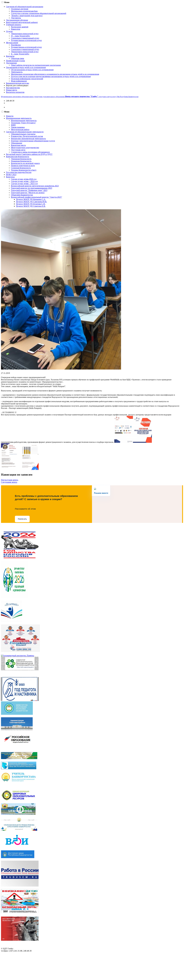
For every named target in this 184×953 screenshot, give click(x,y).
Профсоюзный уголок (15, 61)
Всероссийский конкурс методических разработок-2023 (35, 186)
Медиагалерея (12, 43)
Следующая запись (9, 482)
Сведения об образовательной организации (24, 7)
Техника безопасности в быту (23, 170)
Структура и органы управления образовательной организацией (38, 13)
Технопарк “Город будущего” (23, 123)
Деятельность (17, 72)
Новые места (11, 90)
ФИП (13, 125)
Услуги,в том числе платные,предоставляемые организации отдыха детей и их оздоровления (51, 76)
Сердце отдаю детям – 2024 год (24, 181)
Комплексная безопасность (17, 156)
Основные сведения (19, 9)
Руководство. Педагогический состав (27, 136)
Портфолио (16, 45)
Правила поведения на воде (23, 165)
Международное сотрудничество (25, 147)
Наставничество (13, 88)
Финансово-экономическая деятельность (28, 138)
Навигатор (15, 29)
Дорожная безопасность (21, 159)
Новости (9, 116)
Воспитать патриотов (15, 92)
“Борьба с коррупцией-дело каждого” (27, 16)
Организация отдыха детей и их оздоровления (26, 67)
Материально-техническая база (24, 11)
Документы (16, 18)
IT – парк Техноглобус (20, 36)
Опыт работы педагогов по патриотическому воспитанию (36, 65)
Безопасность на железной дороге (25, 163)
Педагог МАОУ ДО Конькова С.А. (31, 199)
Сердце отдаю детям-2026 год (23, 179)
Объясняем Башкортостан (22, 195)
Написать (22, 519)
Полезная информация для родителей (27, 79)
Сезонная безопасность (21, 168)
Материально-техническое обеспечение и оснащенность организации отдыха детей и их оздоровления (55, 74)
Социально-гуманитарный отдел (25, 38)
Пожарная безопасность (21, 161)
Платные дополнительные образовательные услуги (33, 141)
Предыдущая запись (9, 480)
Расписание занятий (19, 27)
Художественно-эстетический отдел (26, 40)
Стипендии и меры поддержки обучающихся (30, 152)
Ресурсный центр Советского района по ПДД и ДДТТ (29, 154)
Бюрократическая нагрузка (17, 83)
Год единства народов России (18, 172)
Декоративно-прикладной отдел (24, 34)
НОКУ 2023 (11, 175)
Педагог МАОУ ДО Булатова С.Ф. (30, 204)
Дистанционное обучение (17, 20)
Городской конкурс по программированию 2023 (31, 188)
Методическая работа (20, 129)
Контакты (10, 56)
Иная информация (19, 81)
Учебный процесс (13, 25)
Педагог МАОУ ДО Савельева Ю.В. (31, 202)
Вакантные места (18, 145)
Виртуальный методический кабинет (22, 22)
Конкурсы (10, 177)
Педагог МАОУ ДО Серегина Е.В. (31, 206)
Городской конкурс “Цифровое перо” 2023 (29, 190)
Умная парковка (18, 127)
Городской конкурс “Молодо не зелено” (28, 193)
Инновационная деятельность (19, 118)
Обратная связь (17, 58)
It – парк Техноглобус (20, 54)
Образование (16, 143)
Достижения (11, 63)
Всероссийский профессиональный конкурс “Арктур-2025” (36, 197)
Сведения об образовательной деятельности (25, 132)
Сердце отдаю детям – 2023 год (24, 184)
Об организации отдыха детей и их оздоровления (32, 70)
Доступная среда (18, 150)
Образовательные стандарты (23, 134)
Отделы (9, 31)
